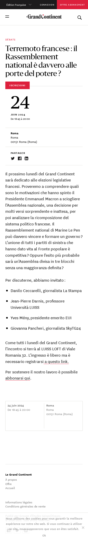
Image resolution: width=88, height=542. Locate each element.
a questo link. (56, 361)
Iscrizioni (17, 85)
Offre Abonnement (72, 4)
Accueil (10, 488)
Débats (10, 39)
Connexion (47, 4)
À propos (11, 479)
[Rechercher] (79, 16)
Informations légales (18, 502)
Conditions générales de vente (25, 506)
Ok (44, 535)
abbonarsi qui (17, 378)
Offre (8, 484)
